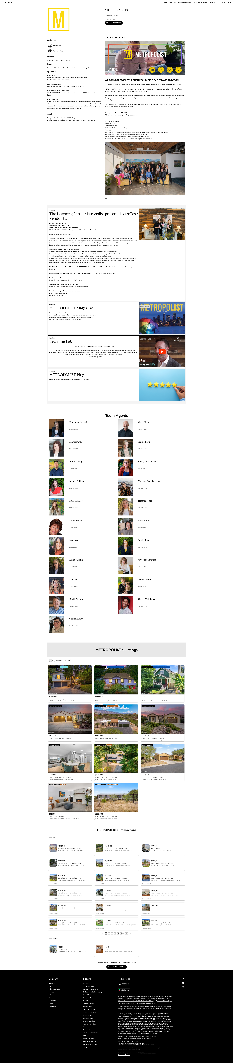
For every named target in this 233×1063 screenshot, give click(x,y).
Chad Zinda (143, 422)
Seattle (125, 962)
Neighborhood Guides (90, 1024)
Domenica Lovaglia (78, 422)
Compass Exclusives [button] (184, 2)
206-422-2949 (73, 449)
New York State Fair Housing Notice (128, 1041)
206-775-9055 (73, 586)
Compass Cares (88, 1018)
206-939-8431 (73, 488)
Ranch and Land (88, 1038)
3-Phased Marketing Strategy (92, 992)
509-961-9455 (142, 449)
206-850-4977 (142, 567)
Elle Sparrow (75, 579)
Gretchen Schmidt (147, 559)
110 (126, 933)
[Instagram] (183, 978)
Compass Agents (108, 962)
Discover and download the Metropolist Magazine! (65, 319)
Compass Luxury (88, 1003)
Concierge (86, 983)
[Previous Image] (50, 679)
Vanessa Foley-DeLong (149, 481)
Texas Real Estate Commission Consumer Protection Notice (134, 1038)
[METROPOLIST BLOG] (162, 400)
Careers (51, 998)
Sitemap (85, 1047)
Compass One (87, 998)
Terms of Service (152, 996)
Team (50, 986)
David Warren (76, 599)
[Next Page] (130, 933)
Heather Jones (145, 500)
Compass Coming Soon (90, 989)
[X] (183, 986)
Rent (170, 2)
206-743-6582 (142, 468)
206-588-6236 (73, 468)
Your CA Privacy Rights (164, 1001)
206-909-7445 (142, 488)
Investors (52, 992)
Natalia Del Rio (76, 481)
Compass (99, 962)
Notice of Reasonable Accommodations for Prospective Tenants (136, 1045)
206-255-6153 (142, 527)
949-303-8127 (73, 508)
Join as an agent (54, 995)
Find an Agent (87, 1006)
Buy (165, 2)
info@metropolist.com (111, 15)
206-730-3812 (73, 429)
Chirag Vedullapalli (147, 599)
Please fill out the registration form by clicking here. (65, 280)
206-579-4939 (142, 429)
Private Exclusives (88, 986)
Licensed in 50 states (124, 1055)
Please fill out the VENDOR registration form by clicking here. (68, 286)
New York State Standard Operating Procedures (131, 1043)
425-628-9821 (142, 606)
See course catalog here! (94, 357)
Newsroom (52, 1006)
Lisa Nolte (74, 540)
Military (85, 1036)
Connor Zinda (76, 618)
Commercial (87, 1030)
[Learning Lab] (162, 367)
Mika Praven (144, 520)
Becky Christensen (147, 461)
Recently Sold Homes (90, 1044)
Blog (87, 379)
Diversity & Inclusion (89, 1021)
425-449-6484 (73, 567)
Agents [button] (212, 2)
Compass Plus (87, 1015)
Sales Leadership (54, 989)
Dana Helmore (76, 500)
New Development (89, 1027)
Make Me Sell (87, 1001)
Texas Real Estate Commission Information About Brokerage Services (137, 1036)
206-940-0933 (142, 586)
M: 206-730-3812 (110, 19)
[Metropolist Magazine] (162, 333)
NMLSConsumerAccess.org (148, 1053)
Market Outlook (88, 995)
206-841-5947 (73, 527)
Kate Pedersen (76, 520)
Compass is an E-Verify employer (150, 999)
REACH (69, 118)
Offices (51, 1003)
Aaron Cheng (75, 461)
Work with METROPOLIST (113, 23)
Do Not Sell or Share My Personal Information (132, 996)
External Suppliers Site (90, 1041)
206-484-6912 (142, 547)
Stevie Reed (144, 540)
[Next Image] (89, 679)
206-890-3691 (73, 547)
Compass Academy (89, 1012)
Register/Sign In (226, 2)
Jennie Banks (75, 442)
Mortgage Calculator (89, 1009)
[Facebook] (183, 982)
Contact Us (52, 1001)
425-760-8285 (73, 606)
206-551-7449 (73, 626)
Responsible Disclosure (132, 999)
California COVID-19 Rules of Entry (142, 1001)
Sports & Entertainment (90, 1033)
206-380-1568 (142, 508)
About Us (52, 983)
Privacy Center (163, 996)
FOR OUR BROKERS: (54, 84)
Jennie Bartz (144, 442)
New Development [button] (200, 2)
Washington (117, 962)
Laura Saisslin (76, 559)
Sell (175, 2)
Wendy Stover (145, 579)
